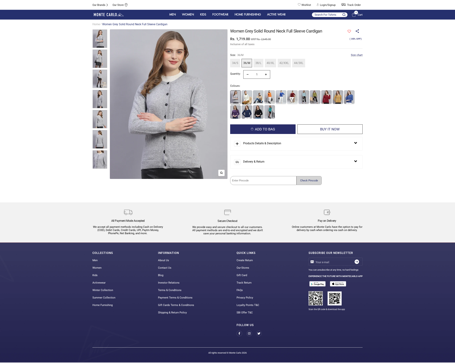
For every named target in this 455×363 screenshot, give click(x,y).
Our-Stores (243, 267)
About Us (163, 260)
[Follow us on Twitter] (261, 333)
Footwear (220, 14)
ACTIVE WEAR (276, 14)
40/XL (270, 63)
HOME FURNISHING (248, 14)
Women (96, 267)
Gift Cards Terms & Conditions (176, 305)
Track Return (244, 282)
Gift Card (242, 275)
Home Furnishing (102, 305)
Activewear (99, 282)
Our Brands (98, 5)
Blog (160, 275)
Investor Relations (169, 282)
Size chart (357, 55)
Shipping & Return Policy (172, 312)
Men (95, 260)
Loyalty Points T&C (248, 305)
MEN (172, 14)
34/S (235, 63)
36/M (246, 63)
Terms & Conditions (169, 290)
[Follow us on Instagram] (251, 333)
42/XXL (284, 63)
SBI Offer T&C (245, 312)
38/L (258, 63)
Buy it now (330, 129)
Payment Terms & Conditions (175, 297)
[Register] (357, 261)
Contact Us (164, 267)
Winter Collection (102, 290)
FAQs (240, 290)
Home (96, 24)
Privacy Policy (245, 297)
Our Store (118, 5)
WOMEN (188, 14)
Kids (95, 275)
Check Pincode (309, 180)
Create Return (245, 260)
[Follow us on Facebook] (241, 333)
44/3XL (298, 63)
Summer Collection (103, 297)
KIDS (203, 14)
